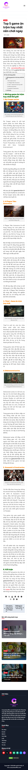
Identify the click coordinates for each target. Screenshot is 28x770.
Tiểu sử (4, 742)
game (8, 589)
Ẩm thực (4, 729)
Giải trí (3, 734)
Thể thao (4, 740)
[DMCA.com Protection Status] (14, 758)
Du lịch (3, 732)
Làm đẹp (4, 736)
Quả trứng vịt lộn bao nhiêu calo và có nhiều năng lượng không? (14, 655)
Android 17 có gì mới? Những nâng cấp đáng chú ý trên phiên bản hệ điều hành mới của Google (14, 635)
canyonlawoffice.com (18, 68)
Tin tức (5, 20)
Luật (3, 738)
